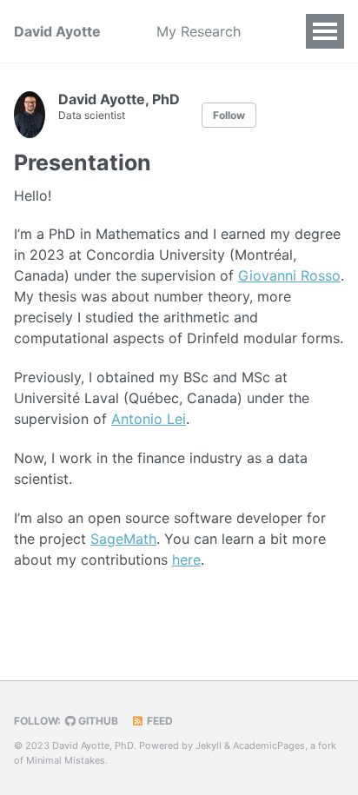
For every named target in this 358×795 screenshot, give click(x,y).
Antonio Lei (148, 418)
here (186, 559)
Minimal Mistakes (65, 760)
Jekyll (209, 745)
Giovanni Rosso (289, 275)
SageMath (123, 538)
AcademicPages (269, 745)
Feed (158, 720)
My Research (198, 31)
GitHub (97, 720)
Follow (229, 115)
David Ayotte (57, 31)
